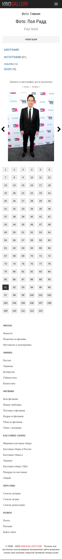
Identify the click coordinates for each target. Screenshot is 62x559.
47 (40, 224)
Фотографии (12, 57)
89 (40, 279)
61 (5, 248)
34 (32, 209)
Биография (11, 50)
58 (32, 240)
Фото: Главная (31, 14)
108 (49, 303)
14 (14, 185)
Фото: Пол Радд (31, 21)
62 (14, 248)
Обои (7, 69)
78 (49, 263)
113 (40, 311)
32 (14, 209)
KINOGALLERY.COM (31, 546)
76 (32, 263)
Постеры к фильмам (14, 410)
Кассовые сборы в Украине (13, 457)
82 (32, 271)
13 (5, 185)
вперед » (36, 87)
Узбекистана (10, 377)
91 (5, 287)
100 (32, 295)
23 (40, 193)
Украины (8, 366)
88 (32, 279)
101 (40, 295)
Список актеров (12, 493)
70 (32, 256)
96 (49, 287)
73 (5, 263)
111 (23, 311)
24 (49, 193)
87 (23, 279)
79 (5, 271)
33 (23, 209)
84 (49, 271)
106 (32, 303)
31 (5, 209)
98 (14, 295)
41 (40, 216)
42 (49, 216)
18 (49, 185)
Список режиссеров (14, 505)
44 (14, 224)
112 (32, 311)
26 (14, 201)
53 (40, 232)
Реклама (7, 526)
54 (49, 232)
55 (5, 240)
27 (23, 201)
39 (23, 216)
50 (14, 232)
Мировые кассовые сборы (17, 443)
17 (40, 185)
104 (14, 303)
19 (5, 193)
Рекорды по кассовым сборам (15, 475)
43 (5, 224)
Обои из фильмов (12, 422)
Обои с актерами (12, 427)
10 (32, 177)
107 (40, 303)
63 (23, 248)
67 (5, 256)
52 (32, 232)
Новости (8, 333)
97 (5, 295)
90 (49, 279)
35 (40, 209)
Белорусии (9, 372)
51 (23, 232)
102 (49, 295)
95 (40, 287)
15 (23, 185)
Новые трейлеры (12, 404)
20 (14, 193)
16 (32, 185)
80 (14, 271)
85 (5, 279)
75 (23, 263)
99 (23, 295)
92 (14, 287)
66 (49, 248)
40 (32, 216)
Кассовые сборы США (15, 466)
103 (5, 303)
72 (49, 256)
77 (40, 263)
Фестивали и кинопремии (17, 344)
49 (5, 232)
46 (32, 224)
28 (32, 201)
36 (49, 209)
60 (49, 240)
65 (40, 248)
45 (23, 224)
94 (32, 287)
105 (23, 303)
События (8, 64)
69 (23, 256)
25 (5, 201)
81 (23, 271)
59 (40, 240)
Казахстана (9, 383)
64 (32, 248)
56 (14, 240)
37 (5, 216)
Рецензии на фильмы (14, 339)
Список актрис (11, 499)
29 (40, 201)
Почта (6, 520)
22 (32, 193)
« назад (25, 87)
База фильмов (10, 399)
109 (5, 311)
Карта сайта (9, 532)
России (7, 360)
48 (49, 224)
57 (23, 240)
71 (40, 256)
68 (14, 256)
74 (14, 263)
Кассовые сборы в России (17, 449)
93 (23, 287)
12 (49, 177)
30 (49, 201)
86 (14, 279)
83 (40, 271)
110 (14, 311)
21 (23, 193)
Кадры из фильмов (13, 416)
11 (40, 177)
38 (14, 216)
